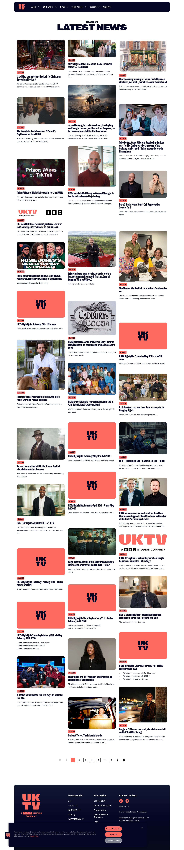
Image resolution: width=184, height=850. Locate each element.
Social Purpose (77, 7)
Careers (93, 7)
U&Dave (71, 805)
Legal (96, 821)
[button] (39, 7)
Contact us (107, 7)
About (33, 7)
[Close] (142, 827)
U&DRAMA (72, 810)
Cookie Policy (99, 801)
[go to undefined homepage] (31, 805)
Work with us (48, 7)
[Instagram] (127, 801)
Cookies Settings (113, 840)
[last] (124, 760)
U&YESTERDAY (74, 819)
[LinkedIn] (121, 801)
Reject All (113, 834)
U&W (70, 814)
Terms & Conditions (102, 805)
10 (111, 760)
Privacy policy (100, 810)
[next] (117, 760)
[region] (78, 835)
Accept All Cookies (113, 829)
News (62, 7)
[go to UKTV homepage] (22, 6)
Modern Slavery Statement (101, 815)
